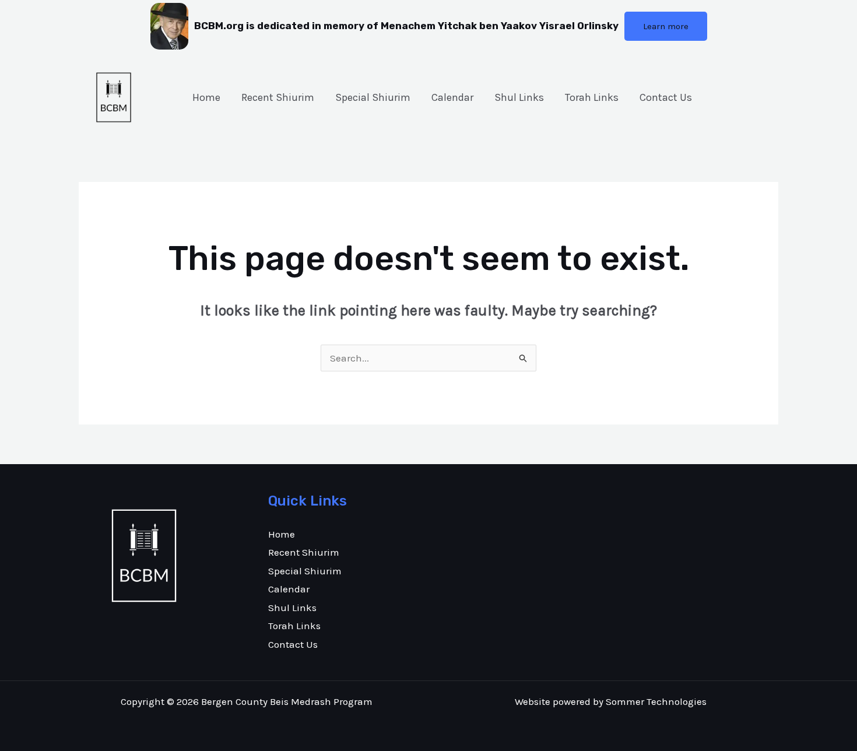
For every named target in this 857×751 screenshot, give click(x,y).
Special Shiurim (372, 97)
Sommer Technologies (656, 701)
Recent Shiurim (277, 97)
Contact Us (666, 97)
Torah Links (592, 97)
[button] (665, 26)
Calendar (452, 97)
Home (206, 97)
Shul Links (519, 97)
